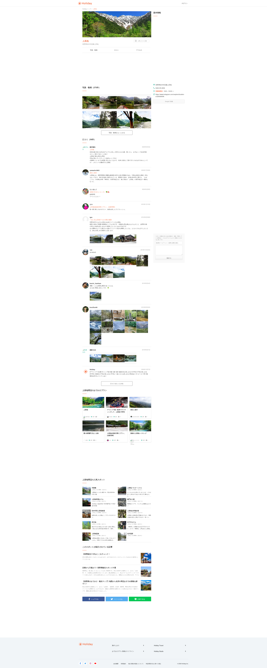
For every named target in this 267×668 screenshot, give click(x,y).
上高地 (85, 40)
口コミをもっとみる (116, 383)
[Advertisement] (116, 69)
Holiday (85, 3)
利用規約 (123, 663)
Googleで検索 (169, 101)
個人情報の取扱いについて (135, 663)
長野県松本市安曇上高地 (164, 85)
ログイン (185, 3)
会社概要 (115, 663)
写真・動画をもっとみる (117, 133)
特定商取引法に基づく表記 (153, 663)
